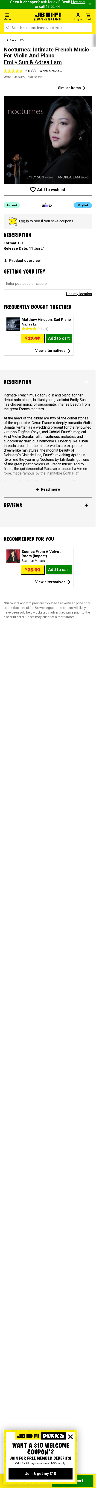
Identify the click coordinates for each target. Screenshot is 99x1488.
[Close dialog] (70, 1436)
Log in (24, 221)
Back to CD (17, 40)
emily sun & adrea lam (33, 62)
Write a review (50, 71)
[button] (16, 16)
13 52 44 (53, 6)
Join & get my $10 (40, 1473)
